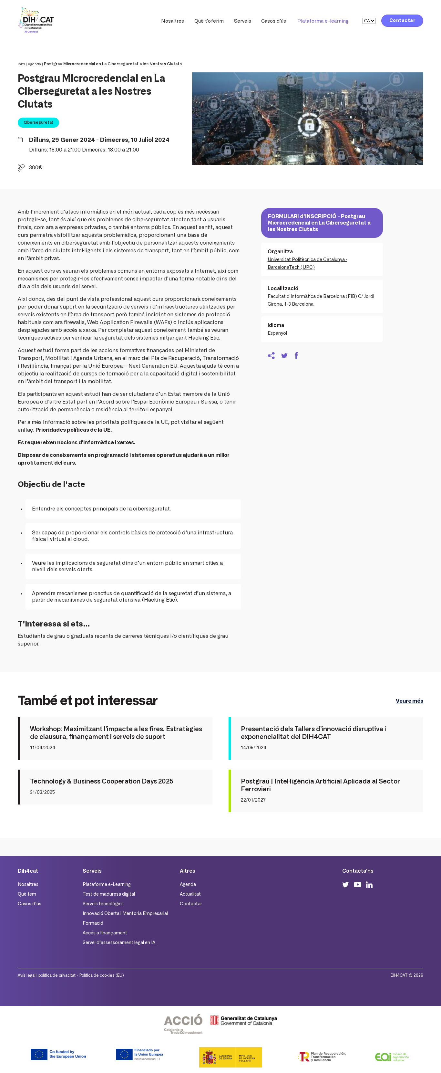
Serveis (242, 21)
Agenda (34, 64)
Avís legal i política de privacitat (47, 975)
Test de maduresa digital (109, 894)
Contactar (402, 20)
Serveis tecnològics (103, 904)
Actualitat (190, 894)
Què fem (27, 894)
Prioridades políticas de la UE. (74, 430)
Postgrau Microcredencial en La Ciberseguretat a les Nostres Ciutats (113, 64)
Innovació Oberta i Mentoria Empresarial (125, 913)
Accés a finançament (105, 933)
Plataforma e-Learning (107, 884)
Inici (21, 64)
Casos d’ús (273, 21)
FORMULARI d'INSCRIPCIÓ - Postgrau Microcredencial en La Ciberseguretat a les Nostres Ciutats (319, 223)
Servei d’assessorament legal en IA (119, 943)
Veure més (409, 701)
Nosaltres (172, 21)
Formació (93, 923)
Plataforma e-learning (323, 21)
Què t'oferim (209, 21)
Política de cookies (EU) (101, 975)
